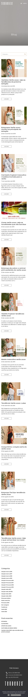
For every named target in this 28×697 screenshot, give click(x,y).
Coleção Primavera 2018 (7, 585)
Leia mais (6, 99)
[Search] (25, 54)
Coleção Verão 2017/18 (6, 591)
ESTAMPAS (4, 621)
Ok (8, 695)
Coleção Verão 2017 (6, 589)
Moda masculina (5, 600)
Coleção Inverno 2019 (6, 578)
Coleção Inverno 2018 (6, 576)
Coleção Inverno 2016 (6, 571)
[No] (26, 693)
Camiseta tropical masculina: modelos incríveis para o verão (13, 177)
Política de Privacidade (16, 695)
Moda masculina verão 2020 (13, 359)
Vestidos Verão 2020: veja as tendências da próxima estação (13, 82)
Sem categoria (5, 605)
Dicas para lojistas (6, 598)
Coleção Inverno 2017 (6, 573)
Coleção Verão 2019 (6, 593)
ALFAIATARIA (4, 623)
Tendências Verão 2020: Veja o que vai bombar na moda (13, 539)
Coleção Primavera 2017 (7, 582)
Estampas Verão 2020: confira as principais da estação (11, 129)
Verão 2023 (4, 609)
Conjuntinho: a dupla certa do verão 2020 (14, 448)
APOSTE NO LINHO (6, 625)
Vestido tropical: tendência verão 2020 (12, 315)
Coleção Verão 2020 (6, 596)
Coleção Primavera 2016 (7, 580)
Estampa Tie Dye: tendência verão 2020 (13, 493)
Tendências (4, 607)
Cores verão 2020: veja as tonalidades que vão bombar (13, 223)
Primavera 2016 (5, 602)
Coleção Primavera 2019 (7, 587)
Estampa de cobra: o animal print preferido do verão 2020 (13, 269)
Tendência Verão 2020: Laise (13, 403)
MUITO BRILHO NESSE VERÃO (9, 628)
